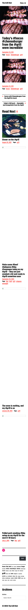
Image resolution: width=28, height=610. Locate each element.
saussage (22, 576)
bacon (8, 55)
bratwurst (19, 567)
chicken (18, 569)
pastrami (20, 573)
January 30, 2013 (7, 411)
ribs (16, 576)
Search (22, 558)
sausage (19, 576)
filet (18, 571)
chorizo (3, 571)
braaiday (15, 566)
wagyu (6, 580)
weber (8, 580)
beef (10, 281)
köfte (9, 573)
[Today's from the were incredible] (14, 70)
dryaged (16, 570)
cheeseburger (15, 55)
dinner (13, 571)
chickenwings (23, 569)
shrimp (3, 578)
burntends (3, 569)
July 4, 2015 (5, 541)
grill (21, 55)
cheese (7, 569)
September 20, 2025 (8, 279)
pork (7, 576)
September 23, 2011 (8, 52)
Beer (12, 566)
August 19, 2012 (6, 142)
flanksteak (21, 570)
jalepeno (19, 281)
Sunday (22, 578)
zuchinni (14, 580)
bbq (7, 281)
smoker (15, 578)
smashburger (7, 578)
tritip (24, 578)
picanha (4, 576)
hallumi (7, 573)
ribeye (14, 576)
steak (19, 578)
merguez (15, 574)
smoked (12, 578)
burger (23, 567)
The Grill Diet (7, 3)
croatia (10, 570)
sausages (5, 284)
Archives (4, 594)
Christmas (7, 570)
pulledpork (10, 576)
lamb (12, 574)
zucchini (11, 580)
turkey (3, 580)
